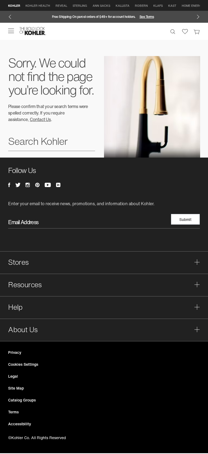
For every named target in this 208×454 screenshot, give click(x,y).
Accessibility (19, 424)
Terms (13, 412)
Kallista (123, 6)
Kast (172, 6)
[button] (11, 31)
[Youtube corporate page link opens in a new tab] (48, 185)
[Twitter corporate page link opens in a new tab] (17, 185)
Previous (10, 17)
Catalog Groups (21, 400)
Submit (185, 219)
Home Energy (192, 6)
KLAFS (158, 6)
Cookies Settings (23, 364)
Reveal (61, 6)
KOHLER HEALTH (37, 6)
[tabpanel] (104, 17)
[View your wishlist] (185, 31)
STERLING (80, 6)
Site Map (16, 388)
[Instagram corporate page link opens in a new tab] (27, 185)
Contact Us (40, 119)
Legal (13, 376)
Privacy (14, 352)
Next (198, 17)
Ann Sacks (101, 6)
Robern (141, 6)
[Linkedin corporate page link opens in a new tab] (58, 185)
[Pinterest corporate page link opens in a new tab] (37, 185)
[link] (196, 31)
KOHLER (14, 6)
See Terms (146, 16)
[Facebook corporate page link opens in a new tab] (9, 185)
